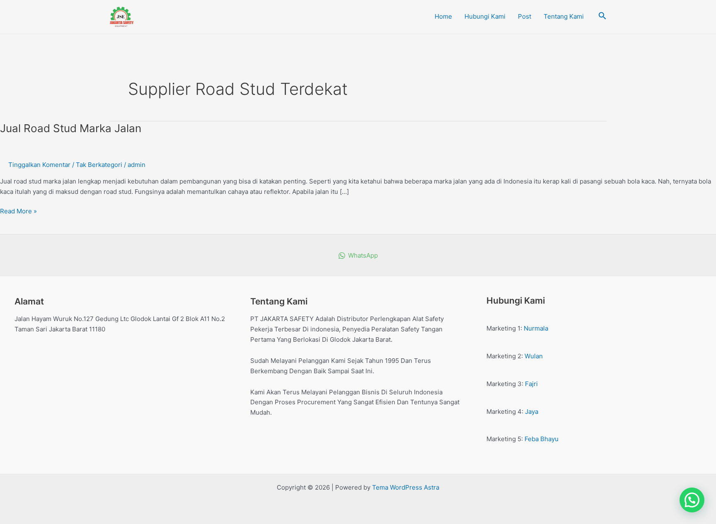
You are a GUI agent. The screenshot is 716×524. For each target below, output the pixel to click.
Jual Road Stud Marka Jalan (70, 128)
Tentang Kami (564, 16)
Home (443, 16)
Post (524, 16)
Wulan (534, 356)
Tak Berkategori (99, 165)
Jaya (531, 411)
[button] (692, 500)
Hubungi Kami (485, 16)
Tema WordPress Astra (405, 487)
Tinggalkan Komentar (39, 165)
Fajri (531, 384)
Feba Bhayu (542, 439)
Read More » (18, 210)
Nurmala (536, 328)
